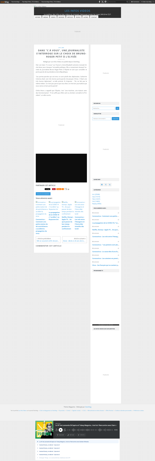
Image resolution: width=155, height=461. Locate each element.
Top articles (62, 410)
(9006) (96, 204)
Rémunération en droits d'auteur (96, 410)
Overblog (88, 407)
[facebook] (99, 2)
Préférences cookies (139, 410)
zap (63, 47)
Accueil (37, 17)
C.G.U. (84, 410)
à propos (82, 434)
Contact (94, 17)
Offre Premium (109, 410)
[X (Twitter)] (102, 2)
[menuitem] (38, 17)
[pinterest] (105, 2)
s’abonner (61, 434)
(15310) (96, 197)
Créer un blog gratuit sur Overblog (48, 410)
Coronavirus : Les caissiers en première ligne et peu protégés (113, 258)
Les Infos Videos (77, 11)
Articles (70, 17)
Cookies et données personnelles (123, 410)
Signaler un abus (76, 410)
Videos (53, 17)
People (78, 17)
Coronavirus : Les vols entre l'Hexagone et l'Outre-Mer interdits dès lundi (118, 237)
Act (60, 47)
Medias (45, 17)
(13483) (96, 201)
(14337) (96, 199)
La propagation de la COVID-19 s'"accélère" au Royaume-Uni (113, 223)
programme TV (103, 324)
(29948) (96, 194)
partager (72, 434)
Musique (61, 17)
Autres (86, 17)
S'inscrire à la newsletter (43, 194)
